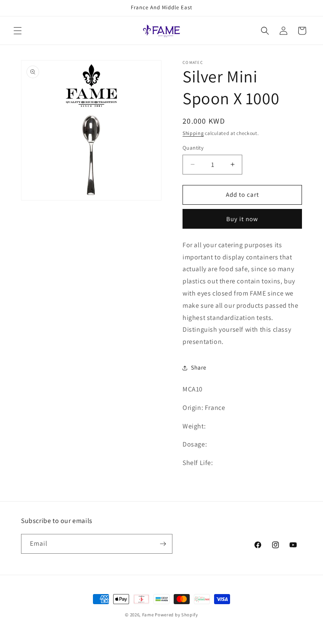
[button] (17, 30)
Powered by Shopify (176, 615)
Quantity (193, 147)
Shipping (193, 133)
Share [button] (199, 367)
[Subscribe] (163, 544)
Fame (148, 615)
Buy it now (242, 219)
